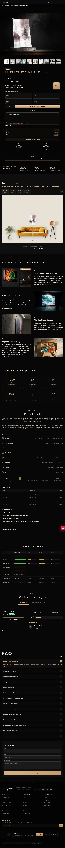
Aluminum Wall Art (7, 800)
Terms (51, 839)
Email (5, 754)
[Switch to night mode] (61, 191)
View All (61, 656)
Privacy (46, 839)
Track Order (47, 797)
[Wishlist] (48, 2)
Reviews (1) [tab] (37, 612)
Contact (25, 802)
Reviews (23, 602)
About (24, 797)
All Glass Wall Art (6, 797)
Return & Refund (48, 802)
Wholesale (26, 808)
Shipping (61, 839)
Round (4, 810)
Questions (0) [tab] (54, 612)
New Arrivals (5, 816)
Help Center (47, 805)
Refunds (55, 839)
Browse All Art (27, 813)
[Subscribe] (61, 825)
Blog (24, 810)
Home (2, 5)
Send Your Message (32, 773)
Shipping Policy (48, 800)
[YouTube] (51, 789)
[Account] (46, 2)
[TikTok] (47, 789)
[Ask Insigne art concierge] (63, 528)
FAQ (24, 800)
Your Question (7, 760)
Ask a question (13, 619)
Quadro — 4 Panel (7, 808)
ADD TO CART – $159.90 (38, 106)
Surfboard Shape (6, 805)
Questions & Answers (38, 602)
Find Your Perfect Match (33, 139)
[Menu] (62, 2)
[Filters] (31, 617)
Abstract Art (7, 5)
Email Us (40, 834)
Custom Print (5, 813)
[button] (13, 624)
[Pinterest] (43, 789)
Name (5, 748)
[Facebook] (39, 789)
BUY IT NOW (32, 110)
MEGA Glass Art (6, 802)
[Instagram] (35, 789)
